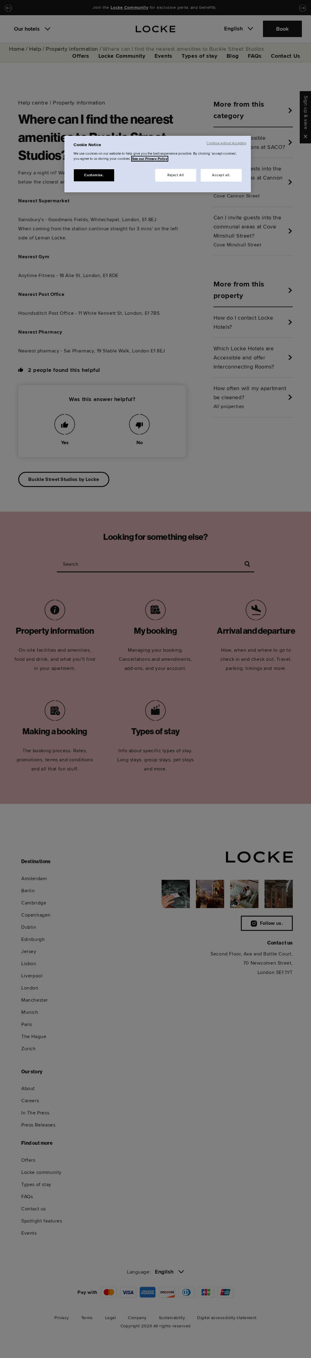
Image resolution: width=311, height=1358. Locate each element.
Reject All (175, 175)
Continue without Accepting (226, 143)
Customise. (94, 175)
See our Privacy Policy (149, 159)
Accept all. (221, 175)
